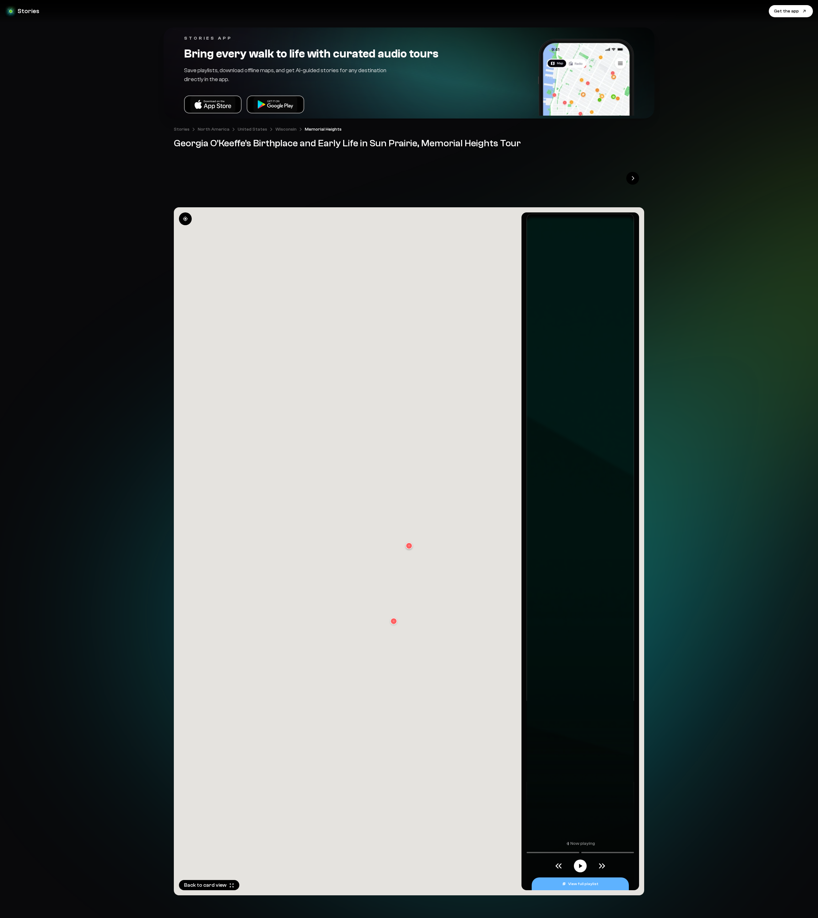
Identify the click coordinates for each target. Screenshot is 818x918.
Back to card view (205, 885)
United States (252, 129)
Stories (181, 129)
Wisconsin (286, 129)
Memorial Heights (323, 129)
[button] (394, 622)
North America (213, 129)
